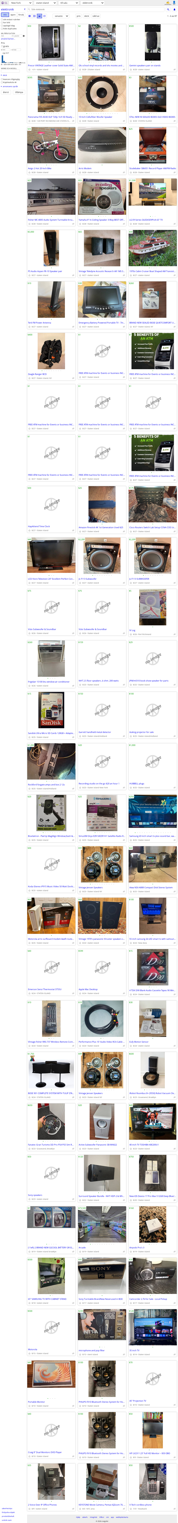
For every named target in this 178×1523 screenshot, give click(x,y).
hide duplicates (10, 28)
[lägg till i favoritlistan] (29, 69)
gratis (6, 46)
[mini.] (34, 16)
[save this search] (174, 9)
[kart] (44, 16)
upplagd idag (9, 25)
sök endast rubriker (11, 19)
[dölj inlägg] (73, 69)
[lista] (29, 16)
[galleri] (39, 16)
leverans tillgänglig (11, 79)
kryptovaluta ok (9, 82)
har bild (6, 22)
